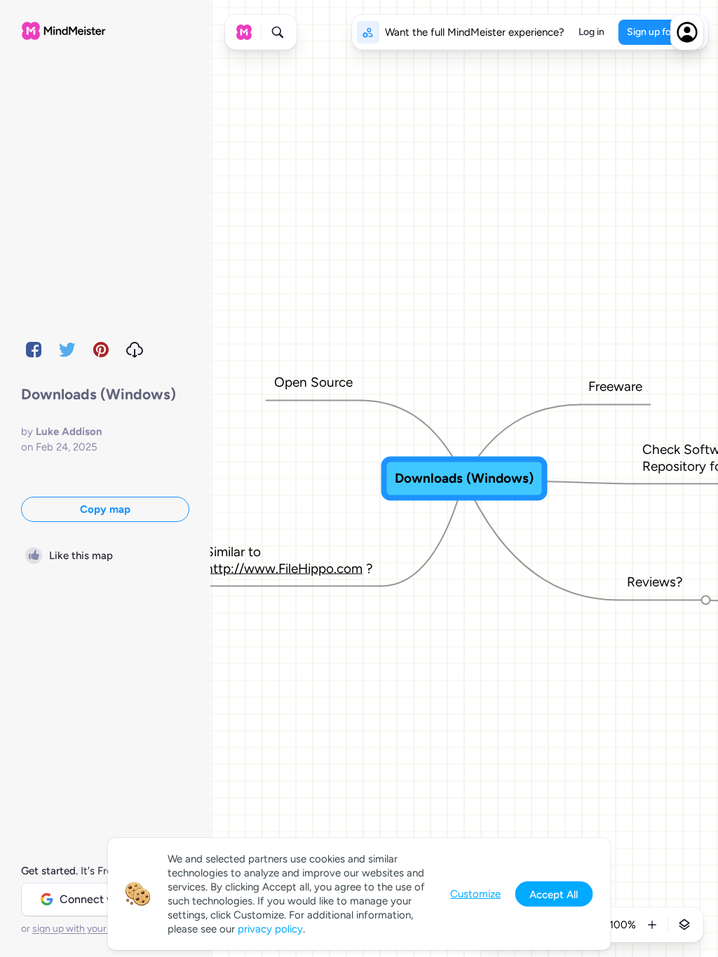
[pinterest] (101, 349)
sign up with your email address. (101, 929)
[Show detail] (684, 924)
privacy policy (270, 929)
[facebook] (33, 349)
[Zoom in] (652, 924)
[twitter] (67, 349)
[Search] (278, 32)
